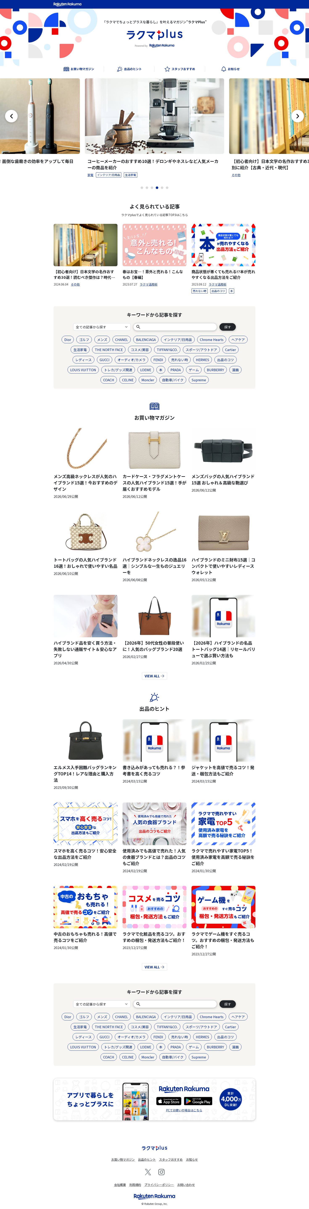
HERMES (202, 359)
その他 (236, 175)
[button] (142, 187)
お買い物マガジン (154, 417)
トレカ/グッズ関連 (118, 369)
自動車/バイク (173, 379)
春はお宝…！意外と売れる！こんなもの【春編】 (153, 274)
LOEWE (145, 369)
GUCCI (105, 359)
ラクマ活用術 (148, 284)
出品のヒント (154, 708)
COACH (108, 379)
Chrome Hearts (211, 339)
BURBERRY (215, 369)
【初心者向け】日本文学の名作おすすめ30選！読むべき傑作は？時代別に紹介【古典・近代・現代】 (84, 274)
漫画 (235, 369)
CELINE (127, 379)
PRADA (175, 369)
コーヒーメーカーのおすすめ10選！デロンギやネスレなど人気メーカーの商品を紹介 (152, 164)
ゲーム (194, 369)
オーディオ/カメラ (131, 359)
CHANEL (121, 339)
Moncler (147, 379)
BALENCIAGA (146, 339)
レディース (83, 359)
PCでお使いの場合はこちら (184, 1110)
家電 (90, 175)
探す (227, 326)
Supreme (198, 379)
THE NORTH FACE (109, 349)
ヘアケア (238, 339)
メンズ (102, 339)
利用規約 (135, 1185)
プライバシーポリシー (159, 1185)
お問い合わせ (186, 1185)
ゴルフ (84, 339)
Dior (67, 339)
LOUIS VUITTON (83, 369)
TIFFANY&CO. (167, 349)
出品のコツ (218, 291)
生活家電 (130, 175)
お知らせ (192, 1159)
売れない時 (199, 291)
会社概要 (120, 1185)
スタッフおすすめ (171, 1159)
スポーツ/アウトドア (201, 349)
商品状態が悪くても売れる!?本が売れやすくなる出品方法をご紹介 (223, 274)
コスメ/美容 (140, 349)
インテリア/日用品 (108, 175)
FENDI (158, 359)
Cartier (230, 349)
